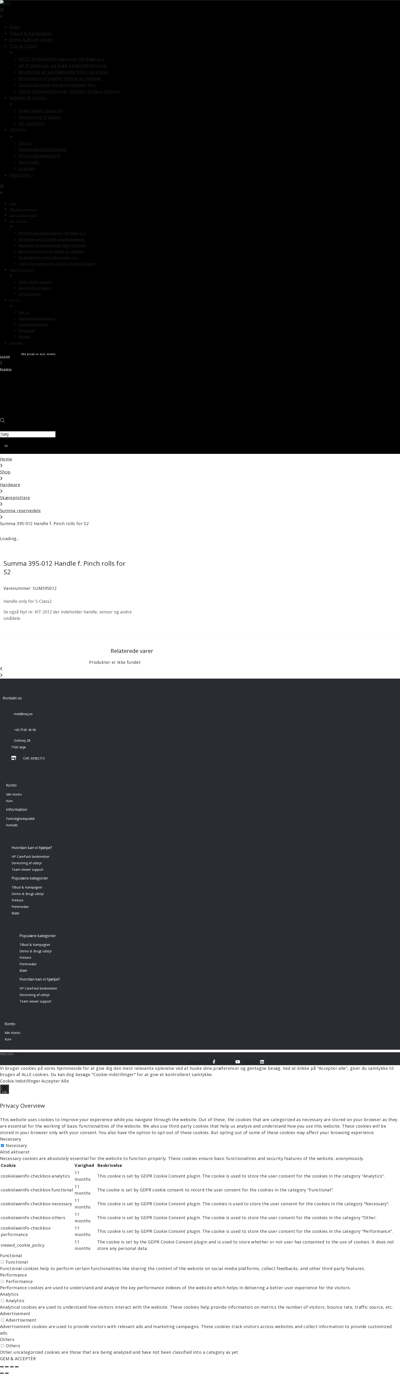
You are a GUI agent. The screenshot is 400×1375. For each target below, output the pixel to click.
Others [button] (7, 1339)
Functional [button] (11, 1255)
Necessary (16, 1145)
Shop (5, 472)
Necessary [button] (10, 1139)
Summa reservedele (20, 510)
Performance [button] (13, 1275)
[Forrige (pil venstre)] (2, 1373)
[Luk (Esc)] (2, 1366)
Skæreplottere (15, 497)
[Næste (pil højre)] (7, 1373)
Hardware (10, 484)
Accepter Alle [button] (55, 1081)
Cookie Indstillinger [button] (20, 1081)
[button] (132, 13)
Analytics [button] (9, 1294)
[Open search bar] (2, 421)
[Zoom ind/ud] (17, 1366)
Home (6, 459)
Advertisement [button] (15, 1313)
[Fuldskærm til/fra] (12, 1366)
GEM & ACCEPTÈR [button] (18, 1358)
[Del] (7, 1366)
